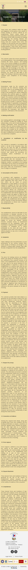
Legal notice (8, 556)
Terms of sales (19, 556)
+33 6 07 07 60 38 (15, 547)
